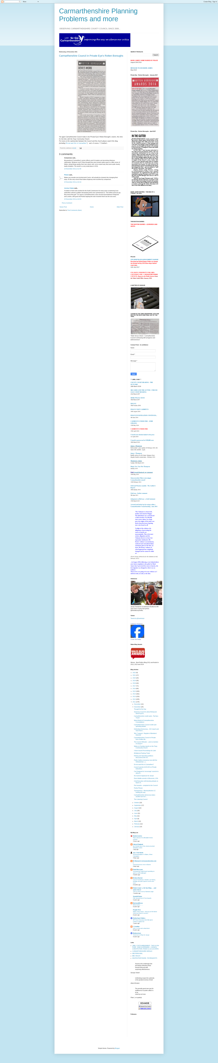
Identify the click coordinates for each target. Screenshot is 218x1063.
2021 (134, 675)
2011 (134, 702)
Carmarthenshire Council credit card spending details (145, 725)
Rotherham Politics (139, 918)
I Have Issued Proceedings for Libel (145, 750)
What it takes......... (138, 905)
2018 (134, 683)
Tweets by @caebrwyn (137, 618)
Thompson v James (136, 461)
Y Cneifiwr (136, 926)
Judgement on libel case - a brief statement (143, 499)
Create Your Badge (136, 639)
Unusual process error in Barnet (142, 864)
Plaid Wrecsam (138, 869)
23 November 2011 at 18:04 (72, 199)
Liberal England (138, 844)
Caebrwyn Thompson (136, 623)
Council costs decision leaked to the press (142, 435)
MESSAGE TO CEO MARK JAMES (141, 68)
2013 (134, 696)
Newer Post (63, 207)
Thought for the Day (140, 709)
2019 (134, 680)
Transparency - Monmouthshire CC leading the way (145, 791)
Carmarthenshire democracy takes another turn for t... (144, 795)
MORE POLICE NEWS (138, 398)
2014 (134, 694)
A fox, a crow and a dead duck (141, 928)
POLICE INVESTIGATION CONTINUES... (144, 415)
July (135, 810)
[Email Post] (80, 148)
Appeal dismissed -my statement (143, 472)
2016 (134, 688)
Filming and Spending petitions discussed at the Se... (143, 756)
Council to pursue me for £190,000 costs (142, 440)
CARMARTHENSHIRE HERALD (142, 951)
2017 (134, 686)
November (137, 707)
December (137, 704)
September (137, 805)
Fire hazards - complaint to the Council (146, 785)
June (136, 813)
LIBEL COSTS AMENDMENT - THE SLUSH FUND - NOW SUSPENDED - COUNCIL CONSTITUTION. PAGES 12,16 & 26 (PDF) (145, 947)
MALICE (133, 403)
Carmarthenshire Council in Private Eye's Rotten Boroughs (91, 55)
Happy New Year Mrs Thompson (140, 466)
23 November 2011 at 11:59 (72, 169)
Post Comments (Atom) (74, 210)
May (135, 816)
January (137, 826)
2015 (134, 691)
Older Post (120, 207)
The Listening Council (140, 799)
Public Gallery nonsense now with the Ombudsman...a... (145, 761)
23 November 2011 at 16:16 (72, 182)
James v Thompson (136, 446)
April (135, 818)
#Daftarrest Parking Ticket (142, 753)
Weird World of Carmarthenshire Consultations (144, 721)
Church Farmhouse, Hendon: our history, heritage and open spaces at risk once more (144, 881)
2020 (134, 678)
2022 (134, 672)
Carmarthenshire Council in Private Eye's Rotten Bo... (145, 738)
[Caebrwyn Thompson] (137, 637)
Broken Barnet (137, 878)
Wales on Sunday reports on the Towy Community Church (145, 747)
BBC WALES (136, 956)
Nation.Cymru (137, 836)
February (137, 824)
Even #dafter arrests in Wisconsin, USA (146, 778)
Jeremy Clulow (69, 188)
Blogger (117, 1048)
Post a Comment (67, 203)
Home (92, 207)
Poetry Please (138, 788)
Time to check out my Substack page (143, 891)
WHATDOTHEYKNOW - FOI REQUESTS (144, 958)
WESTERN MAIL (137, 953)
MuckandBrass (138, 903)
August (136, 808)
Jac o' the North (138, 853)
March (136, 821)
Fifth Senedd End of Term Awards (142, 898)
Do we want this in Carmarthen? (144, 764)
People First (137, 910)
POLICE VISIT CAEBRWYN (140, 409)
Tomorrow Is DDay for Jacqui (141, 935)
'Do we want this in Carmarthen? (76, 143)
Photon (66, 175)
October (136, 802)
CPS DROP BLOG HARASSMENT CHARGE (144, 259)
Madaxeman (137, 933)
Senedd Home (137, 896)
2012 (134, 699)
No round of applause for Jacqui (144, 776)
